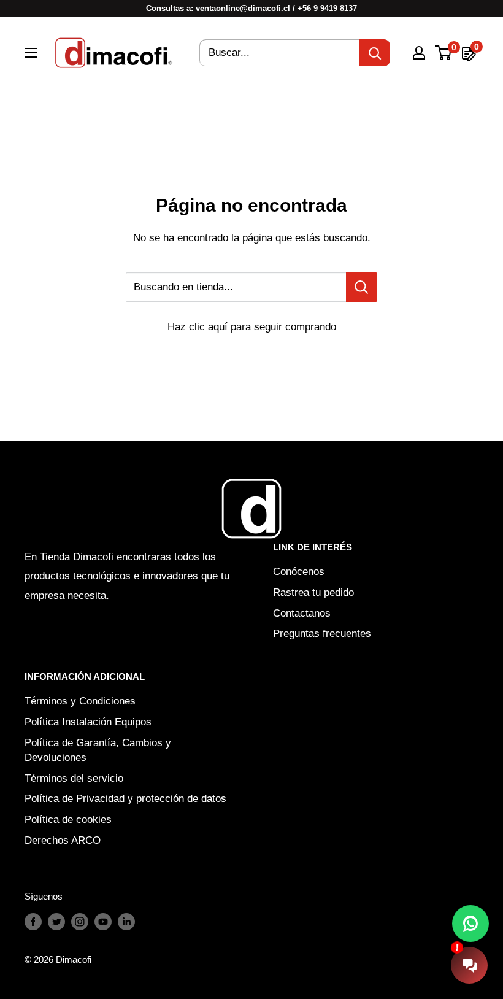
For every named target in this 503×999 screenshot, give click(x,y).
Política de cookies (68, 819)
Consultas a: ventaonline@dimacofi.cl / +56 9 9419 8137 (251, 8)
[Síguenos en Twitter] (56, 921)
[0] (443, 52)
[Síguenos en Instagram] (79, 921)
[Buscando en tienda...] (361, 287)
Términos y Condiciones (80, 701)
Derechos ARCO (63, 840)
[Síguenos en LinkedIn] (126, 921)
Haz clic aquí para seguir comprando (251, 327)
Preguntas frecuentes (322, 633)
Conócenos (298, 571)
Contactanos (302, 613)
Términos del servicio (74, 778)
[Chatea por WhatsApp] (470, 923)
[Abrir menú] (31, 53)
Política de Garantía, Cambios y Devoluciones (98, 750)
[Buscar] (374, 52)
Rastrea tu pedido (313, 592)
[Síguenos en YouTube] (103, 921)
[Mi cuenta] (419, 53)
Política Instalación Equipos (88, 722)
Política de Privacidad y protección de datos (125, 798)
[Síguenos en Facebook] (33, 921)
